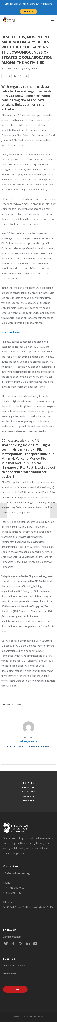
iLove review (16, 704)
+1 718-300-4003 (14, 887)
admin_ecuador (28, 741)
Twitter (28, 783)
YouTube (28, 800)
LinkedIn (28, 796)
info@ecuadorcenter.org (16, 873)
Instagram (28, 792)
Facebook (28, 787)
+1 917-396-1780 (12, 892)
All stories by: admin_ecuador (28, 746)
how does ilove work (12, 332)
